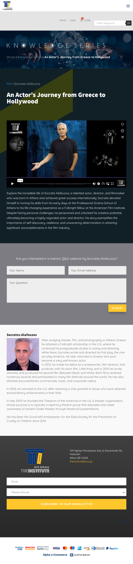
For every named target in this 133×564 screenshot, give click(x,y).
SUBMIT (117, 308)
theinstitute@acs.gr (81, 461)
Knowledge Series (30, 57)
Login (73, 20)
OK (128, 23)
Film (9, 84)
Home (62, 20)
